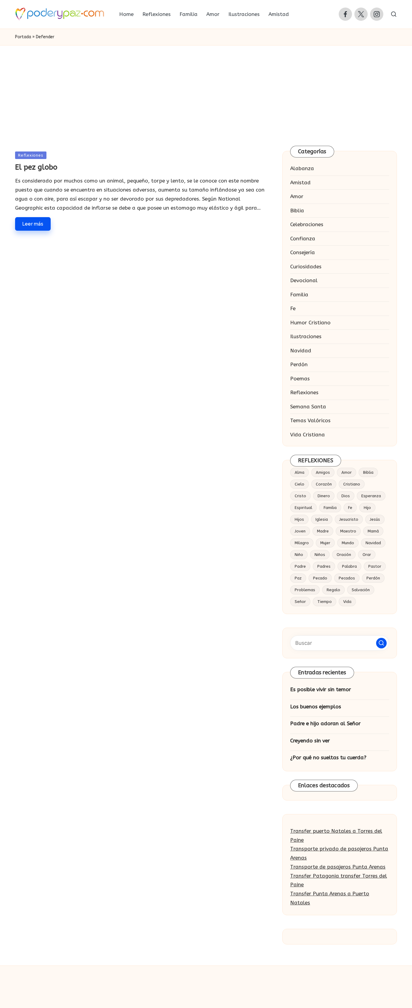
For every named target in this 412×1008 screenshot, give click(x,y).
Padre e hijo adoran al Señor (325, 723)
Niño (299, 554)
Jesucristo (348, 519)
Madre (323, 531)
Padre (300, 566)
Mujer (325, 543)
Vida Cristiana (307, 435)
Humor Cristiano (310, 323)
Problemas (305, 590)
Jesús (375, 519)
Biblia (297, 211)
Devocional (304, 280)
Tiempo (324, 601)
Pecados (347, 578)
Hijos (299, 519)
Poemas (300, 379)
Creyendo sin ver (310, 741)
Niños (320, 554)
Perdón (299, 364)
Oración (344, 554)
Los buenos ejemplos (315, 707)
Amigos (323, 472)
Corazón (324, 484)
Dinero (324, 496)
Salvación (361, 590)
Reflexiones (30, 155)
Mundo (348, 543)
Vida (347, 601)
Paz (298, 578)
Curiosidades (306, 267)
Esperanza (371, 496)
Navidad (300, 351)
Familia (299, 295)
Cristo (300, 496)
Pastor (374, 566)
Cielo (299, 484)
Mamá (373, 531)
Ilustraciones (306, 336)
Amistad (300, 182)
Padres (324, 566)
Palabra (349, 566)
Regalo (333, 590)
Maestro (348, 531)
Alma (299, 472)
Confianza (302, 239)
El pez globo (36, 167)
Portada (23, 36)
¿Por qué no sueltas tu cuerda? (328, 757)
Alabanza (302, 168)
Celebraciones (306, 224)
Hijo (367, 507)
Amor (296, 196)
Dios (345, 496)
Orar (367, 554)
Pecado (320, 578)
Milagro (302, 543)
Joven (300, 531)
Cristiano (351, 484)
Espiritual (303, 507)
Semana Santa (308, 407)
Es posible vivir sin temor (320, 689)
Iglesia (321, 519)
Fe (293, 308)
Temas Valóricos (310, 420)
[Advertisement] (206, 90)
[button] (381, 643)
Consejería (302, 252)
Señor (300, 601)
